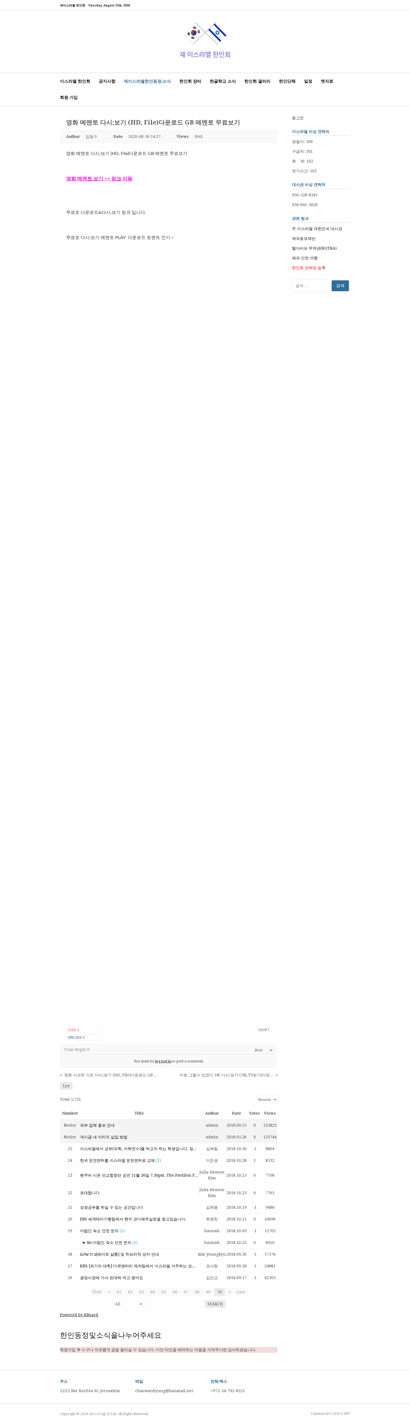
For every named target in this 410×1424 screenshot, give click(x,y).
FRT (347, 1414)
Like (73, 1030)
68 (197, 1292)
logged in (163, 1061)
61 (119, 1292)
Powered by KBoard (79, 1315)
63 (141, 1292)
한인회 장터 (190, 81)
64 (152, 1292)
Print (264, 1030)
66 (175, 1292)
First (97, 1292)
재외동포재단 (303, 238)
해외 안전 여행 (305, 258)
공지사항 (107, 81)
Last (241, 1292)
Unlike (76, 1037)
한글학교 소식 (223, 81)
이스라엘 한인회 (75, 81)
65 (163, 1292)
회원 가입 (69, 97)
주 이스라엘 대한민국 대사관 (317, 228)
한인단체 (287, 81)
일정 (308, 81)
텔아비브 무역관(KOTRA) (314, 248)
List (66, 1086)
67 (186, 1292)
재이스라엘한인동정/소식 (147, 81)
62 (130, 1292)
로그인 (298, 118)
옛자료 (327, 81)
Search (215, 1304)
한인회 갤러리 (257, 81)
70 (219, 1292)
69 (208, 1292)
